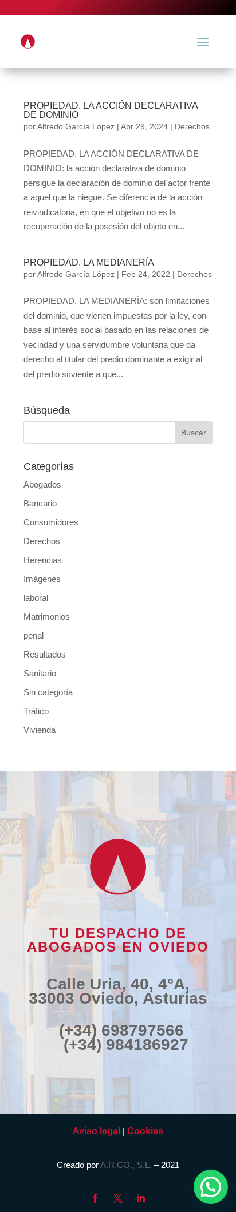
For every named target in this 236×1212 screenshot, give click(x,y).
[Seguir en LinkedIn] (141, 1198)
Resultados (44, 654)
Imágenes (42, 579)
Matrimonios (46, 616)
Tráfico (36, 711)
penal (33, 635)
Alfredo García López (76, 126)
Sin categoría (48, 692)
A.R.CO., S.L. (126, 1165)
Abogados (42, 484)
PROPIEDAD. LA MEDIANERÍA (88, 262)
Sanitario (39, 673)
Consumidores (50, 522)
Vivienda (39, 730)
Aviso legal (96, 1131)
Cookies (145, 1131)
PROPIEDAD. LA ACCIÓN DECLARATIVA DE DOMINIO (110, 110)
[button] (211, 1187)
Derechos (192, 126)
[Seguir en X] (118, 1198)
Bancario (40, 503)
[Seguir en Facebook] (95, 1198)
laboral (35, 598)
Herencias (42, 560)
